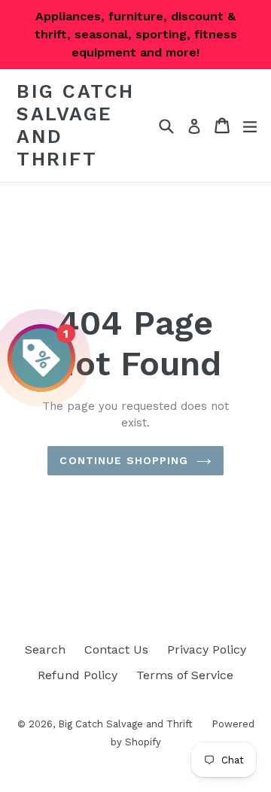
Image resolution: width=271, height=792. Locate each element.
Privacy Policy (206, 649)
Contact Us (116, 649)
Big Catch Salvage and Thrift (76, 125)
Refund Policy (77, 675)
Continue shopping (123, 460)
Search (45, 649)
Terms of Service (184, 675)
